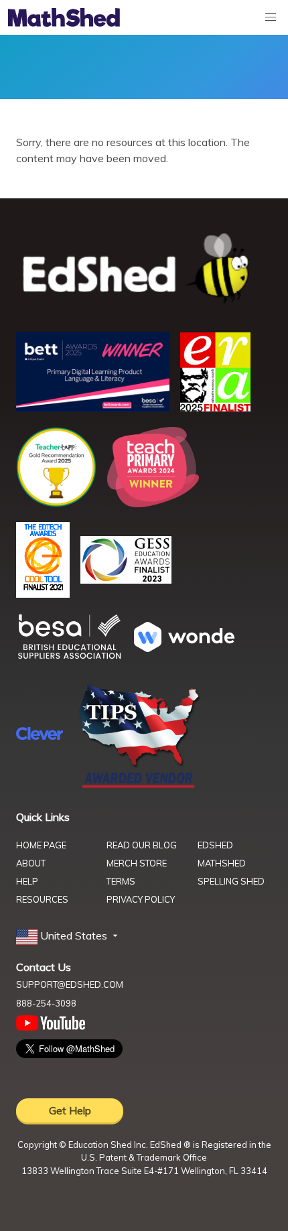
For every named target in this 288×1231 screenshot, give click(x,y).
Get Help (70, 1110)
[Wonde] (184, 648)
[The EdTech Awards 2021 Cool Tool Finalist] (43, 593)
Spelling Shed (231, 881)
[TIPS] (139, 786)
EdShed (215, 845)
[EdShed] (144, 269)
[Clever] (39, 735)
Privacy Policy (140, 899)
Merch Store (136, 863)
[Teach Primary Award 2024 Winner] (153, 503)
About (31, 863)
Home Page (41, 845)
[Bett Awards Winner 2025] (92, 408)
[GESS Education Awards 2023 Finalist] (125, 579)
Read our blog (141, 845)
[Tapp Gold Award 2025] (56, 503)
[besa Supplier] (69, 657)
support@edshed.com (69, 984)
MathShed (222, 863)
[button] (68, 936)
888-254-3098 (46, 1003)
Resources (42, 899)
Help (27, 881)
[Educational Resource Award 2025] (215, 407)
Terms (120, 881)
